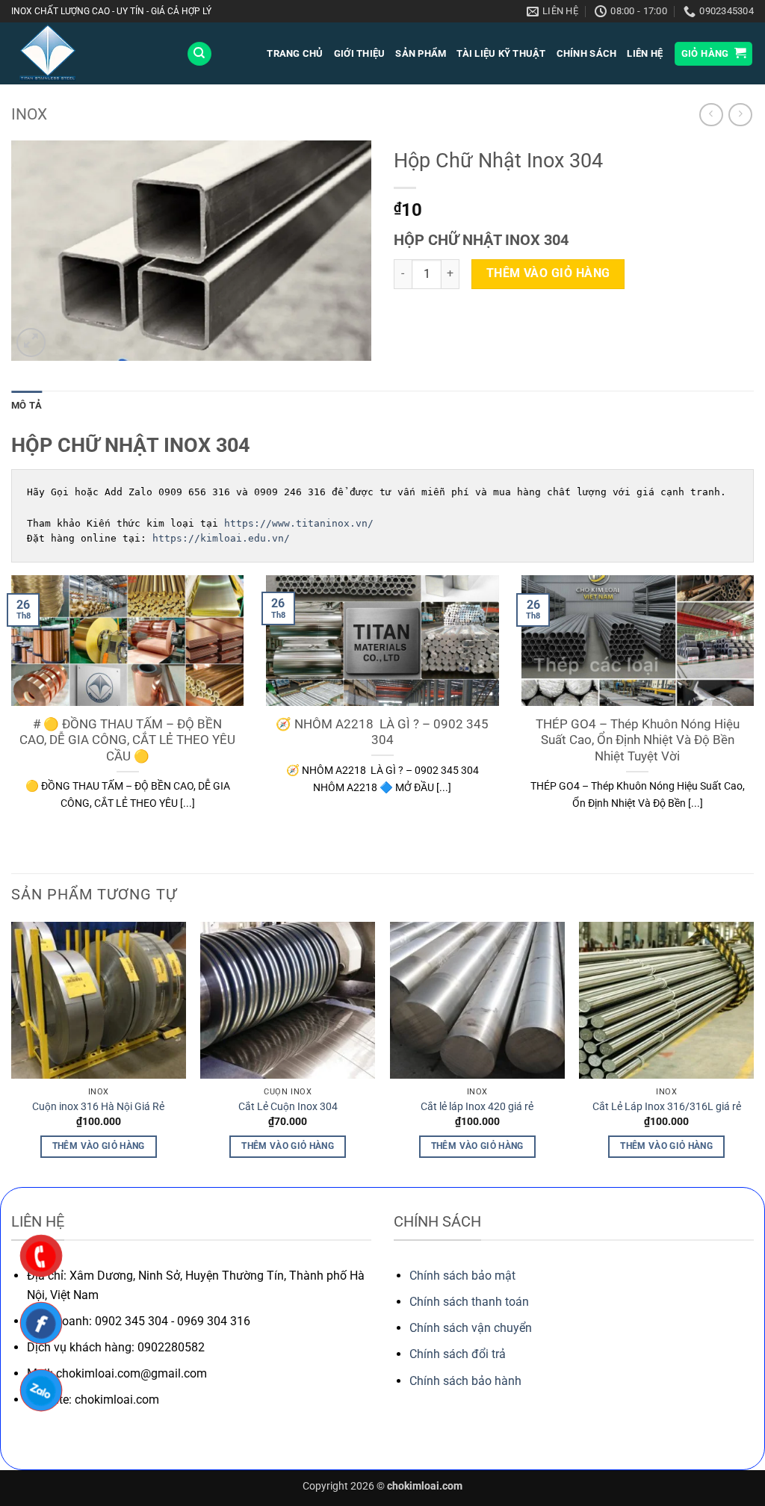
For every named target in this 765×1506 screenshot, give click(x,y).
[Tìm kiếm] (199, 54)
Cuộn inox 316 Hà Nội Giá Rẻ (98, 1106)
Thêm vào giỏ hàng (548, 273)
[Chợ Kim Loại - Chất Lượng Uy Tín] (87, 53)
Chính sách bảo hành (465, 1381)
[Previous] (12, 1053)
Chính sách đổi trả (457, 1354)
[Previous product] (740, 114)
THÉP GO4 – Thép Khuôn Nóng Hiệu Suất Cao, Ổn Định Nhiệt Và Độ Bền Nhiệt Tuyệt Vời (128, 740)
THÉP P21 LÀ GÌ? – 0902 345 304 (383, 724)
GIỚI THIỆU (359, 53)
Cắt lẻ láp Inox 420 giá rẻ (477, 1106)
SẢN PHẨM (420, 53)
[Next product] (710, 114)
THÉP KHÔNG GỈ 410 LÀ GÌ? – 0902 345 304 (638, 732)
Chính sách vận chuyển (470, 1328)
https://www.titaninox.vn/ (299, 523)
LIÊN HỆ (645, 53)
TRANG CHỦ (295, 53)
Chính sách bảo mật (462, 1275)
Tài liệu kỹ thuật (500, 53)
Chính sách (587, 53)
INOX (29, 114)
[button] (714, 54)
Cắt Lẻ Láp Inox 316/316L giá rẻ (666, 1106)
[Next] (753, 1053)
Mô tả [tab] (26, 405)
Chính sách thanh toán (469, 1302)
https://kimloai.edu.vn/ (221, 538)
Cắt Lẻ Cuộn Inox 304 (288, 1106)
